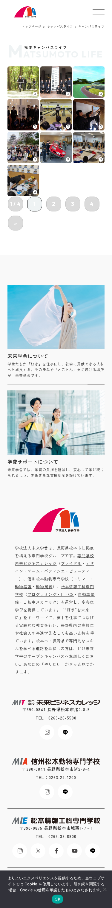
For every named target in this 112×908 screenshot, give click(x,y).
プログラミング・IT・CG (50, 594)
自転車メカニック (40, 602)
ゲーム (33, 571)
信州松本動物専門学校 (48, 579)
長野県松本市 (69, 548)
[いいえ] (105, 889)
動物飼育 (44, 586)
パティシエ (54, 571)
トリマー (81, 579)
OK (57, 899)
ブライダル (71, 563)
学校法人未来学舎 (25, 12)
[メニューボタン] (99, 12)
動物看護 (23, 586)
